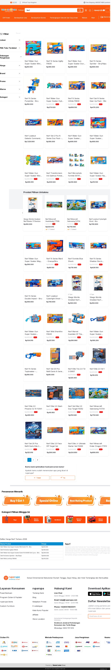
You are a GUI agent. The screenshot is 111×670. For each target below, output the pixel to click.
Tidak (38, 478)
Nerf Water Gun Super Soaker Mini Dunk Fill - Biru (16, 547)
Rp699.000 (45, 555)
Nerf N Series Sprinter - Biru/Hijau (11, 555)
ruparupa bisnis (6, 602)
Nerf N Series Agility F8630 (9, 550)
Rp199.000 (45, 550)
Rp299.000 (45, 553)
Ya (64, 478)
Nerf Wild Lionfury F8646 (9, 558)
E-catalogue (37, 606)
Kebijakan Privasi (39, 602)
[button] (19, 40)
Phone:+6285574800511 (64, 607)
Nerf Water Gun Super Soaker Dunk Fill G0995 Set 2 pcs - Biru (20, 553)
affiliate (35, 615)
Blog (34, 597)
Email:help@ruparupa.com (65, 600)
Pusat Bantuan (6, 593)
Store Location (39, 619)
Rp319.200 (45, 558)
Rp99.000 (45, 547)
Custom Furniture (7, 606)
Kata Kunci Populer (40, 610)
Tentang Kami (38, 593)
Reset (18, 33)
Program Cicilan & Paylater (11, 597)
